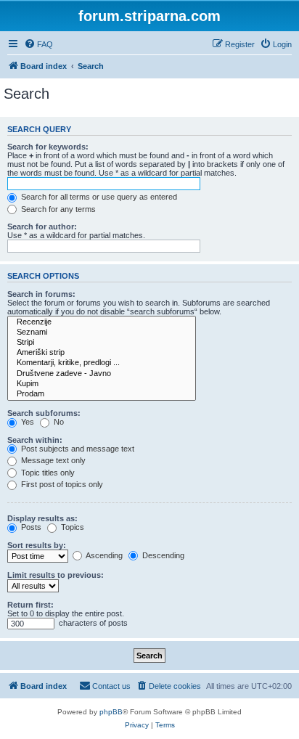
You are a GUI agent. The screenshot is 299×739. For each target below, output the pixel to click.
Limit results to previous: (55, 575)
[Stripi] (101, 343)
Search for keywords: (48, 146)
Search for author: (42, 226)
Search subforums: (44, 413)
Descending (162, 555)
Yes (26, 421)
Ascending (103, 555)
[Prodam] (101, 394)
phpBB (111, 712)
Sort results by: (36, 545)
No (58, 421)
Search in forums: (41, 294)
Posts (30, 527)
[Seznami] (101, 332)
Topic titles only (47, 472)
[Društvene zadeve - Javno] (101, 374)
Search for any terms (57, 209)
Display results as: (42, 518)
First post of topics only (61, 484)
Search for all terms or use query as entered (98, 196)
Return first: (30, 604)
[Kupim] (101, 384)
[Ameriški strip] (101, 353)
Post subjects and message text (76, 448)
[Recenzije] (101, 322)
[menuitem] (38, 44)
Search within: (34, 440)
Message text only (52, 460)
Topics (71, 527)
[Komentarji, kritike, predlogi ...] (101, 363)
